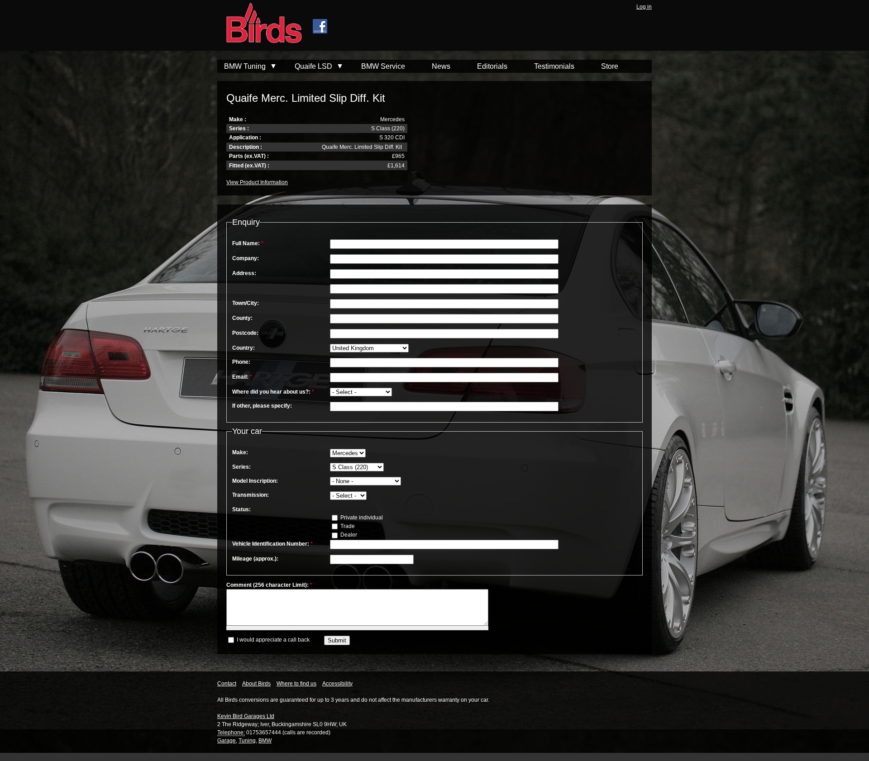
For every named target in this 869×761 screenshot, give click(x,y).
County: (242, 318)
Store (609, 66)
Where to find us (296, 683)
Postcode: (245, 333)
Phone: (241, 362)
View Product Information (257, 182)
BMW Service (383, 66)
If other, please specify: (262, 406)
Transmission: (250, 495)
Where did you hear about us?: (273, 392)
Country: (243, 348)
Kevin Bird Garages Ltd (245, 716)
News (441, 66)
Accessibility (337, 683)
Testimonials (554, 66)
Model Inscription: (255, 481)
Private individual (361, 517)
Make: (240, 452)
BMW (265, 740)
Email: (242, 377)
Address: (244, 273)
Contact (226, 683)
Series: (241, 467)
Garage (226, 740)
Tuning (247, 740)
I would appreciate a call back (272, 640)
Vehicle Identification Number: (272, 544)
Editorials (492, 66)
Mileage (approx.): (255, 559)
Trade (347, 526)
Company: (245, 258)
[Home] (259, 24)
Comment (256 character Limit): (269, 585)
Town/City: (245, 303)
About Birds (256, 683)
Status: (241, 509)
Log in (644, 7)
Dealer (348, 535)
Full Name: (247, 243)
